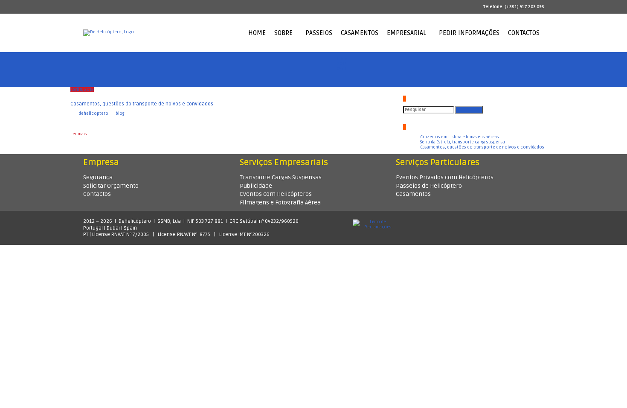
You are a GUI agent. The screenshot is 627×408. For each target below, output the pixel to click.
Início (343, 58)
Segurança (98, 177)
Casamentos (413, 194)
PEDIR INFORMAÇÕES (469, 33)
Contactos (97, 194)
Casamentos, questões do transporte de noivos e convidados (141, 104)
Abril (341, 69)
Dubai (113, 228)
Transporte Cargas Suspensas (281, 177)
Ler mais (78, 134)
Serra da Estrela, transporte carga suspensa (462, 142)
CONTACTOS (524, 33)
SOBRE (283, 33)
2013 (342, 64)
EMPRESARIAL (406, 33)
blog (120, 113)
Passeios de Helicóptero (429, 185)
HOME (257, 33)
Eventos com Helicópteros (276, 194)
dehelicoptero (93, 113)
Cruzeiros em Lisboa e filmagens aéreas (459, 137)
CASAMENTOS (359, 33)
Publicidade (256, 185)
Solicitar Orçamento (111, 185)
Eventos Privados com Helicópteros (444, 177)
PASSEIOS (318, 33)
